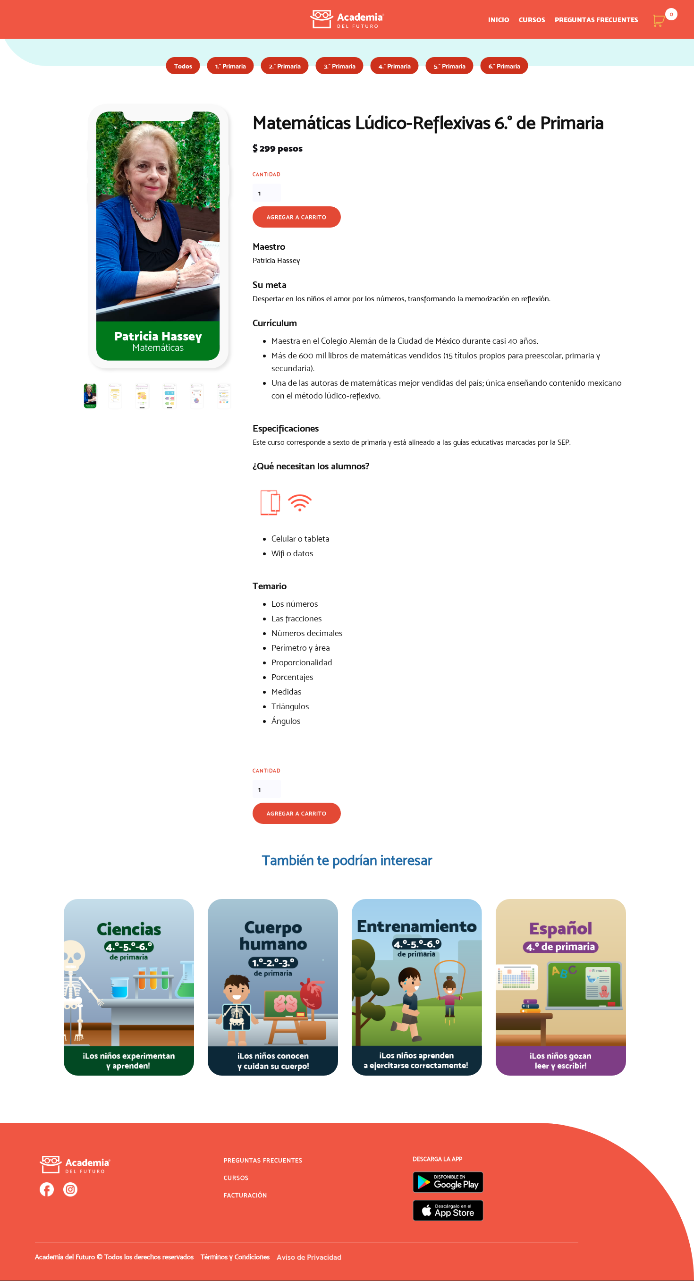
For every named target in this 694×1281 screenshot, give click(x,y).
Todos (183, 66)
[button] (659, 20)
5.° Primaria (449, 66)
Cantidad (266, 174)
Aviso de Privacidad (309, 1257)
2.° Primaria (285, 66)
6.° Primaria (504, 66)
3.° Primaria (339, 66)
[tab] (90, 395)
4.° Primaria (395, 66)
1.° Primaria (230, 66)
